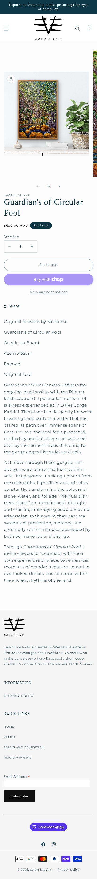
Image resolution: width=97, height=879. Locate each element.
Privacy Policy (17, 758)
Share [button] (14, 306)
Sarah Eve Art (41, 869)
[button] (6, 28)
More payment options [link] (48, 292)
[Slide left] (37, 186)
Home (9, 726)
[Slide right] (59, 186)
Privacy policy (68, 869)
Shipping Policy (19, 696)
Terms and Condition (24, 747)
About (9, 737)
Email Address (17, 776)
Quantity (11, 236)
